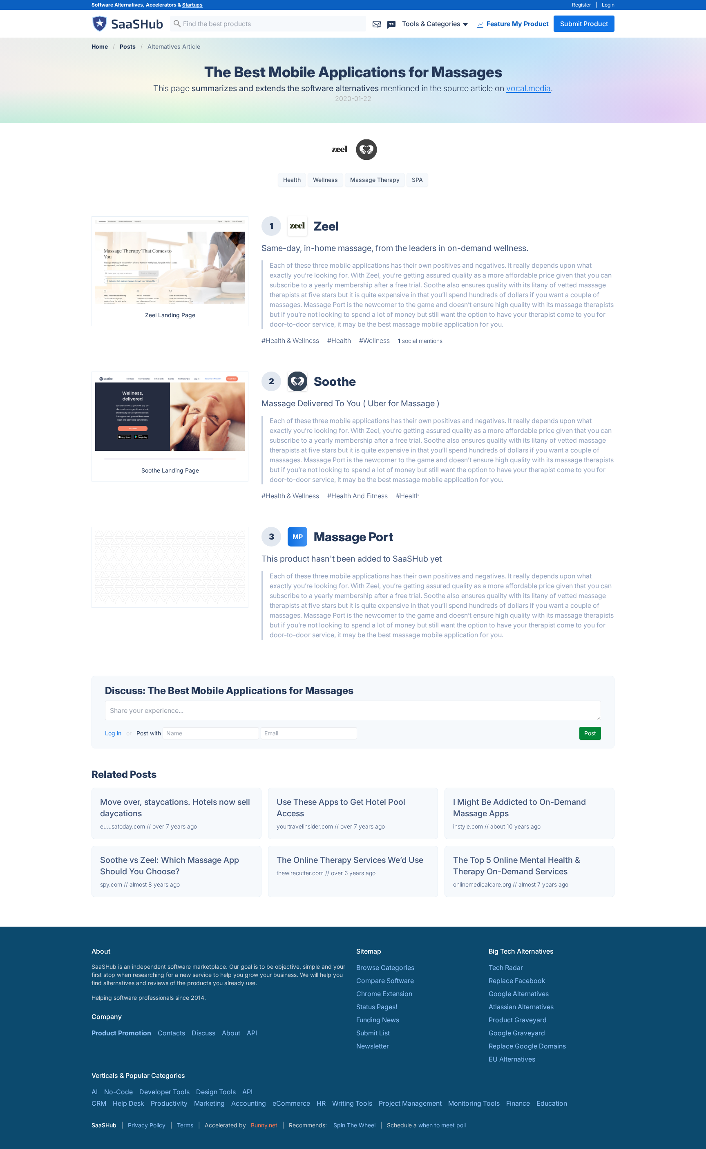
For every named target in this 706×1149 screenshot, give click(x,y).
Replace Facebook (517, 981)
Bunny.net (264, 1125)
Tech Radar (506, 967)
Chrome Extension (384, 994)
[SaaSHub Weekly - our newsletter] (376, 23)
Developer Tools (164, 1092)
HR (321, 1103)
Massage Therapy (375, 179)
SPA (417, 179)
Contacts (171, 1033)
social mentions (420, 340)
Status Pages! (376, 1007)
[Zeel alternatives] (297, 226)
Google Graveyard (517, 1033)
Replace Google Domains (527, 1046)
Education (551, 1103)
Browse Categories (385, 967)
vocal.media (528, 88)
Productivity (169, 1103)
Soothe (335, 381)
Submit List (373, 1033)
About (231, 1033)
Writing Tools (352, 1103)
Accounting (248, 1103)
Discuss (203, 1033)
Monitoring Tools (474, 1103)
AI (95, 1092)
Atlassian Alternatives (521, 1007)
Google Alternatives (519, 994)
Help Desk (128, 1103)
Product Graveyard (518, 1020)
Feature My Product (517, 24)
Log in (114, 733)
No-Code (118, 1092)
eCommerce (291, 1103)
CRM (99, 1103)
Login (608, 5)
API (252, 1033)
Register (581, 5)
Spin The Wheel (354, 1125)
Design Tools (216, 1092)
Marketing (209, 1103)
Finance (518, 1103)
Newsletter (372, 1046)
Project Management (410, 1103)
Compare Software (385, 981)
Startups (192, 5)
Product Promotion (121, 1033)
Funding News (377, 1020)
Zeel (326, 226)
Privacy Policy (146, 1125)
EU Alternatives (512, 1059)
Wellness (325, 179)
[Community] (391, 23)
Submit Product (584, 24)
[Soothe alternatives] (297, 381)
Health (292, 179)
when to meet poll (442, 1125)
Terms (185, 1125)
